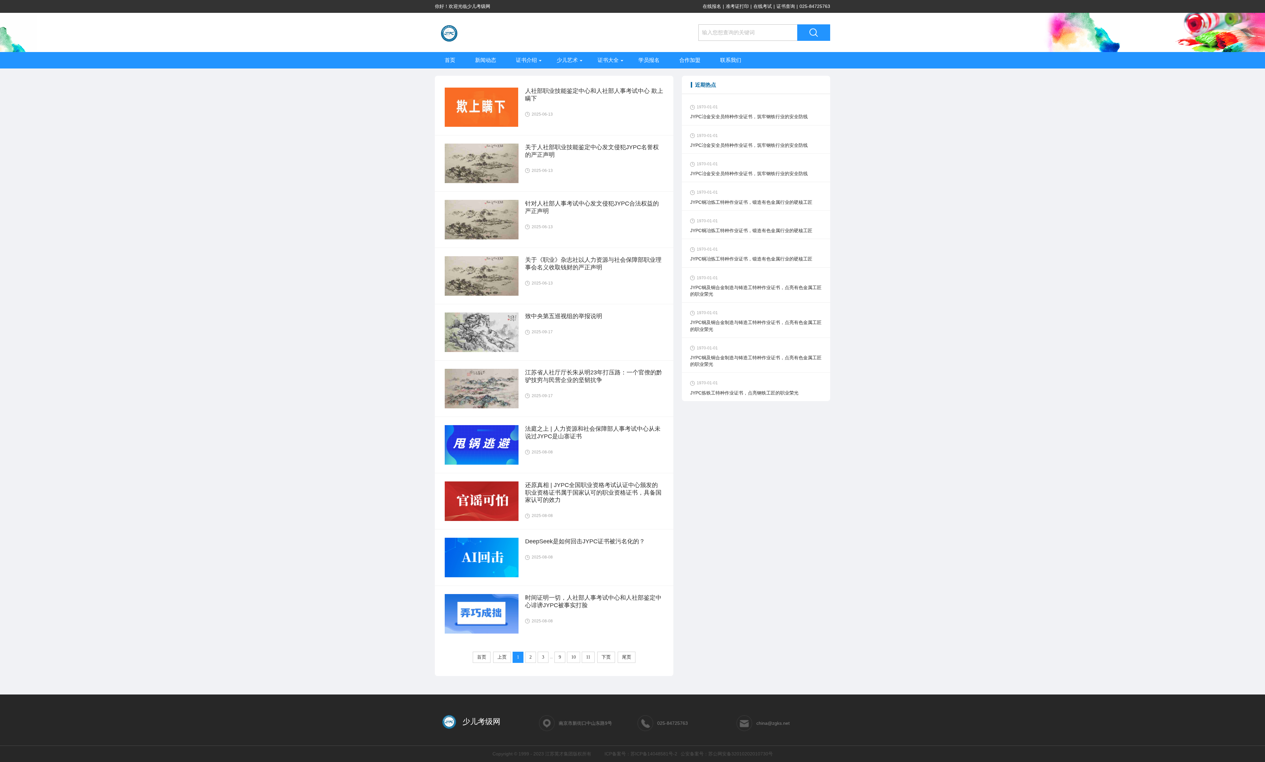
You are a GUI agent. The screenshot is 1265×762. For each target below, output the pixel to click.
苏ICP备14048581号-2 (654, 753)
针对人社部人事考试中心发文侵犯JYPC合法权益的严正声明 (592, 207)
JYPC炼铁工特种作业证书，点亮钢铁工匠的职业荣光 (744, 392)
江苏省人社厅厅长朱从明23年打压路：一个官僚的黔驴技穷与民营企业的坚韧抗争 (593, 376)
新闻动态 (485, 60)
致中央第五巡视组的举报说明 (563, 316)
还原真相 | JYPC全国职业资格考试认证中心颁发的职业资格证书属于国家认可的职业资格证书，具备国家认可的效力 (593, 492)
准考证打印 (737, 6)
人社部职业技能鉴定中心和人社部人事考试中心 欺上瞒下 (594, 95)
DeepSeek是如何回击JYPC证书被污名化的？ (585, 541)
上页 (502, 657)
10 (573, 657)
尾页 (626, 657)
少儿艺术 (567, 60)
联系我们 (730, 60)
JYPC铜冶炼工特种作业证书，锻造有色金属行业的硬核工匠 (751, 202)
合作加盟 (689, 60)
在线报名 (712, 6)
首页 (450, 60)
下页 (606, 657)
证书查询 (785, 6)
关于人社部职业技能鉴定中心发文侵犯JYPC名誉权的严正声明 (592, 151)
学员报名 (649, 60)
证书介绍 (526, 60)
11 (588, 657)
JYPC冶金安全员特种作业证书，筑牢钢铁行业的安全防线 (749, 116)
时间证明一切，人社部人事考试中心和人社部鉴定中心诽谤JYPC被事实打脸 (593, 601)
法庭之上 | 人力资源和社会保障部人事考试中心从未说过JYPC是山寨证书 (593, 432)
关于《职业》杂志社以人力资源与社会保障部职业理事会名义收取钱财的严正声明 (593, 264)
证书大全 (608, 60)
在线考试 (762, 6)
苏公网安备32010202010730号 (740, 753)
